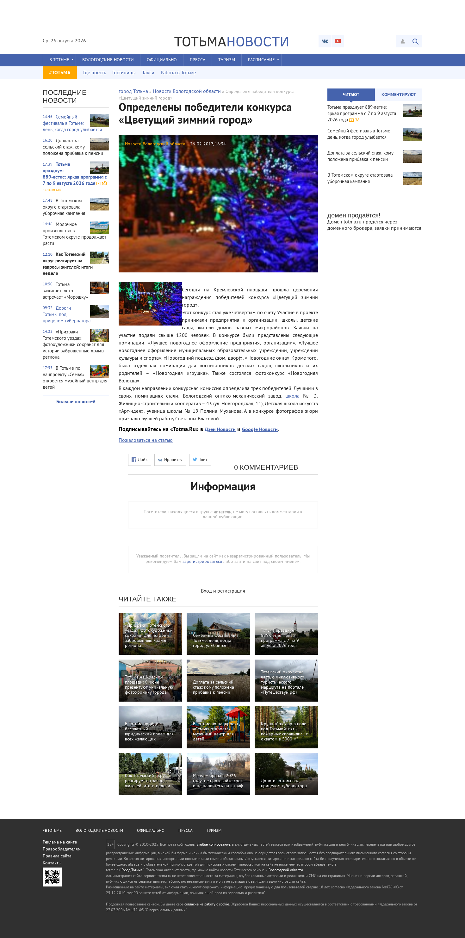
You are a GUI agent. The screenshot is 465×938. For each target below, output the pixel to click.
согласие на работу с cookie (206, 904)
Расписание (261, 60)
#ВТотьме (52, 830)
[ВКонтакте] (325, 41)
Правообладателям (62, 849)
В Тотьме (59, 60)
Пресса (197, 60)
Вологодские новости (108, 60)
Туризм (226, 60)
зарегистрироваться (202, 561)
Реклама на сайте (60, 842)
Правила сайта (57, 856)
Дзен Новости (220, 430)
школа (292, 396)
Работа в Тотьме (178, 73)
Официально (162, 60)
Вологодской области (286, 870)
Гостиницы (124, 73)
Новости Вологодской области (187, 91)
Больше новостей (76, 402)
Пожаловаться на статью (146, 440)
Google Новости (260, 430)
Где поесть (94, 73)
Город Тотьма (132, 870)
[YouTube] (338, 41)
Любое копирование (213, 845)
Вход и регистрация (223, 591)
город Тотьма (133, 91)
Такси (148, 73)
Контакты (52, 863)
